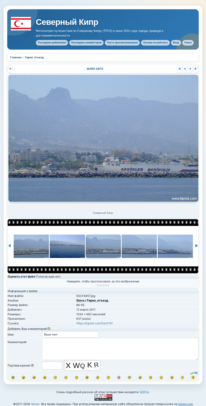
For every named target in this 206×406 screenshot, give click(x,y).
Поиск (188, 42)
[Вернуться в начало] (179, 69)
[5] (108, 285)
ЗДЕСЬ (144, 392)
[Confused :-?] (108, 377)
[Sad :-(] (65, 377)
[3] (103, 285)
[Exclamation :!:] (182, 377)
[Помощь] (48, 328)
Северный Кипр (67, 22)
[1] (98, 285)
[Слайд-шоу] (10, 69)
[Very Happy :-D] (34, 377)
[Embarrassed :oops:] (118, 377)
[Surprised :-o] (97, 377)
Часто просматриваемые (122, 42)
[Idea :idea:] (171, 377)
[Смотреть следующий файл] (190, 69)
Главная (16, 57)
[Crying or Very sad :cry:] (76, 377)
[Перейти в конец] (196, 69)
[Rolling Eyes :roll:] (150, 377)
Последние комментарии (86, 42)
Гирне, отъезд (34, 57)
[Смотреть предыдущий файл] (185, 69)
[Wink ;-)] (161, 377)
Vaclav (35, 404)
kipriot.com (185, 404)
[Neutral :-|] (55, 377)
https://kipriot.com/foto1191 (94, 323)
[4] (105, 285)
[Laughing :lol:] (12, 377)
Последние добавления (52, 42)
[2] (100, 285)
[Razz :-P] (23, 377)
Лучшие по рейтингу (155, 42)
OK (196, 373)
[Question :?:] (193, 377)
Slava (80, 300)
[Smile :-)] (44, 377)
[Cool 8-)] (87, 377)
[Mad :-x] (140, 377)
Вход (176, 42)
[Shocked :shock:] (129, 377)
